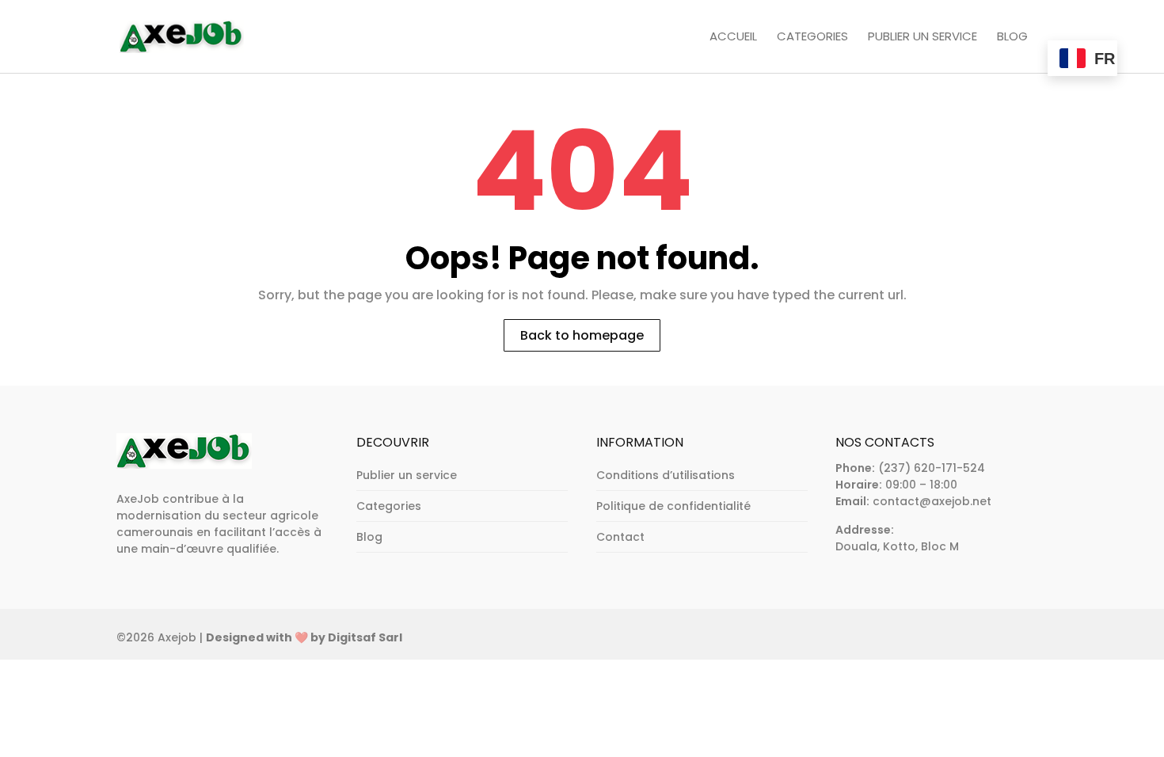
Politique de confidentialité (673, 506)
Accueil (733, 37)
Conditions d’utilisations (665, 475)
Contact (620, 537)
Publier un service (922, 37)
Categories (812, 37)
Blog (1012, 37)
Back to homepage (582, 335)
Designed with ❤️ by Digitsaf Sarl (304, 637)
